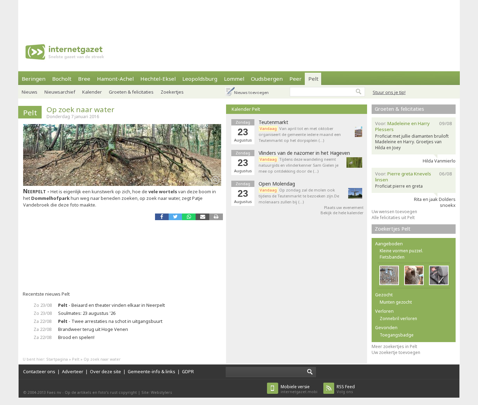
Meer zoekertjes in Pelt (394, 346)
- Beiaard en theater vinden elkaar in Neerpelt (111, 305)
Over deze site (105, 371)
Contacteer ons (39, 371)
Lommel (234, 78)
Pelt (313, 78)
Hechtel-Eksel (158, 78)
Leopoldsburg (199, 78)
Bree (84, 78)
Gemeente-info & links (151, 371)
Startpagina (57, 359)
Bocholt (61, 78)
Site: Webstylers (156, 392)
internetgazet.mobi (299, 389)
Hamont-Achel (115, 78)
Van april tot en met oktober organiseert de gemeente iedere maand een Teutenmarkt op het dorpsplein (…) (300, 134)
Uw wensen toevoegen (394, 212)
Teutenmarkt (273, 122)
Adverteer (72, 371)
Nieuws (29, 92)
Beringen (33, 78)
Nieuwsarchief (59, 92)
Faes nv (54, 392)
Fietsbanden (392, 257)
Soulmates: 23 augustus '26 (86, 313)
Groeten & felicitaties (131, 92)
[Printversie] (216, 217)
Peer (295, 78)
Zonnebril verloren (398, 318)
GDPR (188, 371)
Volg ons (346, 389)
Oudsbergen (267, 78)
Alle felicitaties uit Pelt (393, 217)
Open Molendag (277, 184)
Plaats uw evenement (344, 207)
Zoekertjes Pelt (392, 228)
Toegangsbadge (397, 335)
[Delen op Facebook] (162, 217)
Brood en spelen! (76, 337)
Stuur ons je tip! (389, 92)
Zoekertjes (172, 92)
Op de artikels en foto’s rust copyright (101, 392)
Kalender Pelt (246, 109)
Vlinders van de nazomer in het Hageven (304, 153)
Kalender (92, 92)
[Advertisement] (239, 15)
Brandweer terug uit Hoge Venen (93, 329)
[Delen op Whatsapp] (189, 217)
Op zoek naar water (80, 109)
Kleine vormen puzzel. (401, 251)
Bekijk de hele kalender (342, 212)
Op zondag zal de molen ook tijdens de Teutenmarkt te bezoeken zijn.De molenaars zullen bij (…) (299, 195)
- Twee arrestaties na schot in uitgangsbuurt (110, 321)
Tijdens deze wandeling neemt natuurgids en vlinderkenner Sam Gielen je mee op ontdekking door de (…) (298, 165)
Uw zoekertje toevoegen (396, 352)
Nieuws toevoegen (251, 92)
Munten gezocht (396, 302)
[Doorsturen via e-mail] (202, 217)
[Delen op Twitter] (175, 217)
